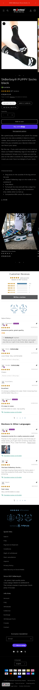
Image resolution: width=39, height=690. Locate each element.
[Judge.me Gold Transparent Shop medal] (19, 517)
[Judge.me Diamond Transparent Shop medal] (23, 308)
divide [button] (5, 200)
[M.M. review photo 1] (5, 449)
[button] (4, 11)
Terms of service (19, 683)
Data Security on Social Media (14, 569)
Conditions (7, 549)
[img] (5, 327)
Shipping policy (30, 683)
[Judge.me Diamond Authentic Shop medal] (14, 308)
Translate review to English (13, 412)
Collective (7, 611)
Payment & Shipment (11, 545)
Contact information (24, 686)
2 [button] (17, 418)
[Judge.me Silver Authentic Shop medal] (28, 517)
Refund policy (31, 680)
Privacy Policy (8, 565)
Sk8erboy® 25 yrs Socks (8, 251)
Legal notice (14, 686)
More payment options (19, 131)
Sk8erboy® (11, 680)
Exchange (7, 615)
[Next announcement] (36, 3)
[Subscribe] (31, 639)
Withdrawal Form (10, 619)
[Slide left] (16, 76)
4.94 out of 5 (24, 278)
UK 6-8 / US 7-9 (8, 103)
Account (6, 598)
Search (6, 536)
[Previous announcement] (3, 3)
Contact (6, 627)
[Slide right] (23, 76)
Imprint (6, 561)
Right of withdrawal (10, 553)
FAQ (5, 541)
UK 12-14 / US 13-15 (9, 107)
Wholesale (7, 606)
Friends (6, 623)
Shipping (12, 97)
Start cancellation (10, 557)
